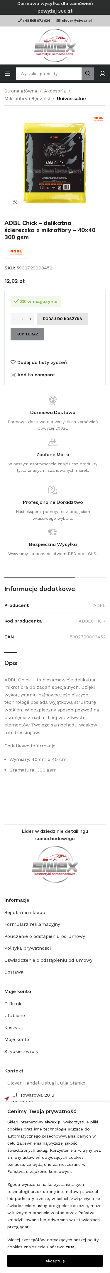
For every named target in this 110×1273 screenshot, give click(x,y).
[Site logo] (55, 45)
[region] (55, 1187)
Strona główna (20, 91)
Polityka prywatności (27, 948)
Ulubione (14, 1015)
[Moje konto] (103, 74)
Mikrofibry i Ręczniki (27, 98)
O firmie (13, 1004)
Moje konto (16, 1039)
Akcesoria (55, 91)
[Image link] (55, 864)
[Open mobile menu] (7, 74)
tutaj (71, 1246)
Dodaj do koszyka (62, 319)
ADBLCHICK (92, 621)
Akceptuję (55, 1261)
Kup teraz (27, 334)
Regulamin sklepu (24, 912)
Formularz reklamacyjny (32, 924)
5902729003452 (88, 637)
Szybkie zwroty (21, 1051)
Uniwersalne (71, 98)
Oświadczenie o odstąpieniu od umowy (48, 960)
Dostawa (13, 972)
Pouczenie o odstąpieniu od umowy (44, 936)
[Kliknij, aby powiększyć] (15, 202)
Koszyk (12, 1027)
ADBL (99, 605)
